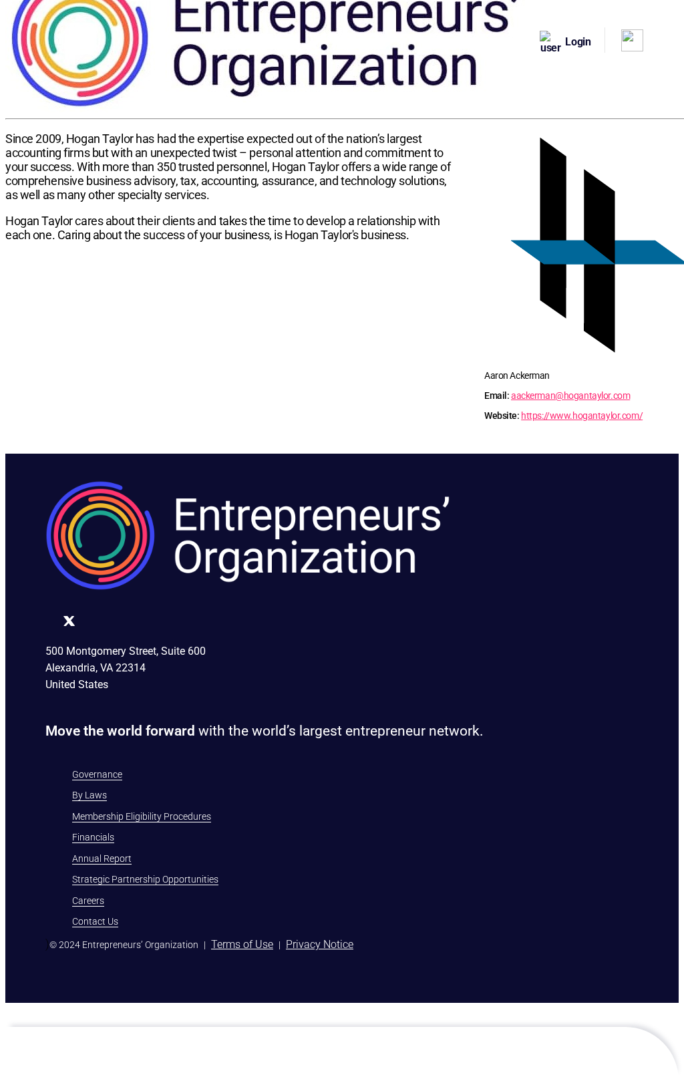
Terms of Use (242, 944)
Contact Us (95, 921)
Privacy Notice (319, 944)
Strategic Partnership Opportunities (145, 879)
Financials (93, 837)
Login (578, 41)
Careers (88, 900)
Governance (97, 774)
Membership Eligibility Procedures (141, 816)
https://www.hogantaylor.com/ (582, 415)
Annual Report (102, 858)
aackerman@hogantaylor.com (570, 395)
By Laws (89, 795)
